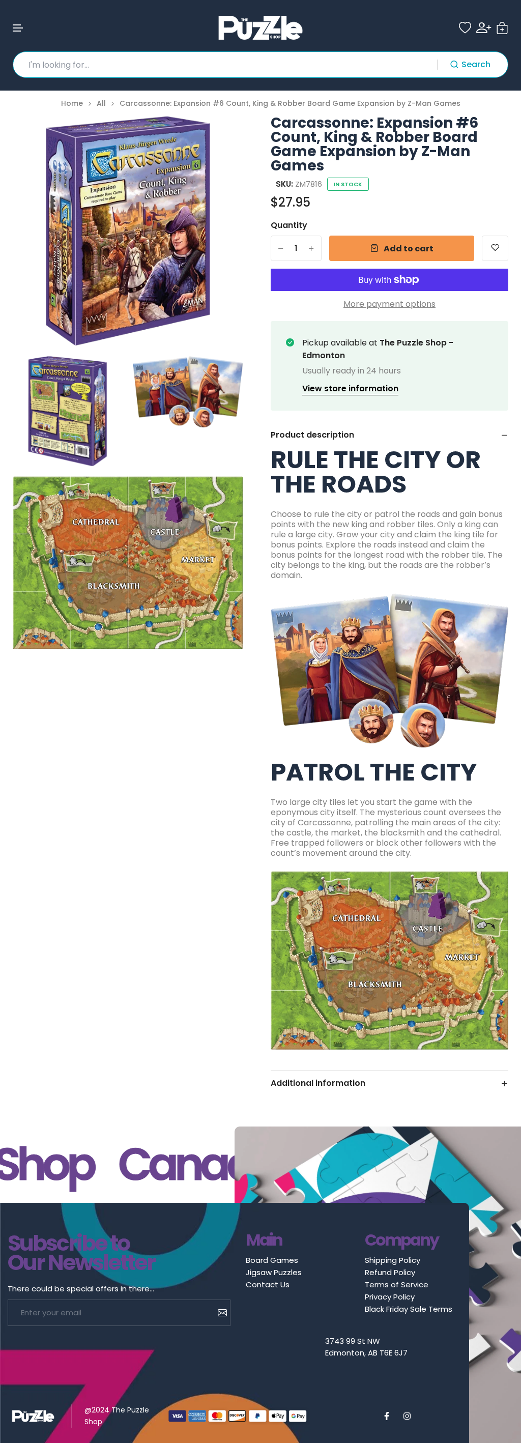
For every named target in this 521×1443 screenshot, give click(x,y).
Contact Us (268, 1284)
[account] (483, 27)
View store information (350, 388)
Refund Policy (390, 1272)
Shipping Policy (392, 1260)
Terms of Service (396, 1284)
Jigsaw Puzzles (274, 1272)
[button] (18, 28)
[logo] (260, 27)
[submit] (218, 1313)
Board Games (272, 1260)
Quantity (289, 225)
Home (72, 103)
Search (475, 64)
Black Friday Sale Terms (408, 1309)
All (101, 103)
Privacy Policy (390, 1296)
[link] (222, 136)
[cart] (502, 28)
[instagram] (407, 1416)
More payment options (389, 304)
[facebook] (387, 1416)
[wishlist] (465, 28)
